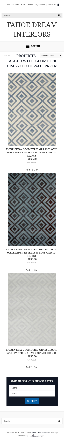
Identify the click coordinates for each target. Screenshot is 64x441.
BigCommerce (38, 436)
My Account (40, 5)
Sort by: (6, 55)
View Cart (52, 5)
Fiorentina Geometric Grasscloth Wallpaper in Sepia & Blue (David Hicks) (31, 252)
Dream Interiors (32, 29)
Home (30, 5)
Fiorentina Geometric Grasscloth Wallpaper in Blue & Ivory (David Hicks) (31, 152)
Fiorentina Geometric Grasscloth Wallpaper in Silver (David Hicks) (31, 351)
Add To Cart (32, 169)
